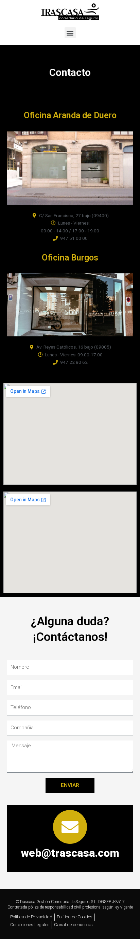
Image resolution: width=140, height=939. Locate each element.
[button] (70, 32)
